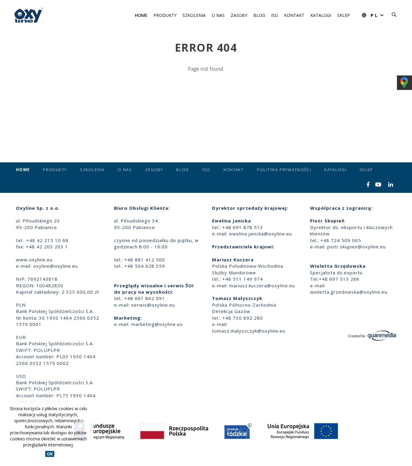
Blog (259, 15)
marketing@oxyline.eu (157, 324)
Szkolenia (194, 15)
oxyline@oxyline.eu (55, 266)
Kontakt (294, 15)
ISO (274, 15)
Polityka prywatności (284, 169)
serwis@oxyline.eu (153, 305)
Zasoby (239, 15)
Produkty (165, 15)
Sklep (343, 15)
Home (141, 15)
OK (50, 454)
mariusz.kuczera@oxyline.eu (262, 285)
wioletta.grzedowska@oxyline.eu (348, 292)
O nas (218, 15)
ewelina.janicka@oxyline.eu (260, 234)
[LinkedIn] (390, 185)
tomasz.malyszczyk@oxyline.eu (248, 331)
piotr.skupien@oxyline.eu (356, 247)
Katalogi (320, 15)
